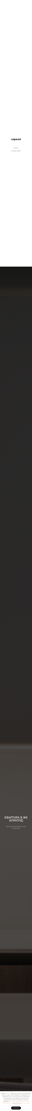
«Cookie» (8, 1093)
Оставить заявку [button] (16, 17)
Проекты (16, 14)
